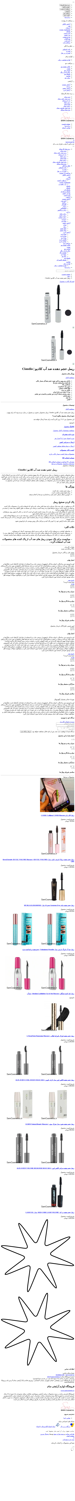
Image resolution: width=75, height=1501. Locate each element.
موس (68, 68)
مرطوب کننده (61, 180)
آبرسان (68, 28)
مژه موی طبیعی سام (63, 108)
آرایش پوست (66, 84)
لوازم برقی (66, 264)
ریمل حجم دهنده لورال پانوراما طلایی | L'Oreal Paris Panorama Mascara (50, 1036)
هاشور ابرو (62, 239)
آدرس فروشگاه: (69, 1380)
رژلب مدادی (62, 217)
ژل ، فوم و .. (62, 184)
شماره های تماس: (68, 1373)
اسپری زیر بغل (65, 53)
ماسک (68, 31)
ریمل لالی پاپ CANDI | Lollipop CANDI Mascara (57, 815)
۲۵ (73, 584)
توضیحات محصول (68, 464)
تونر (69, 26)
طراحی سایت (69, 1434)
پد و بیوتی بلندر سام (64, 99)
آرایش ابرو (67, 90)
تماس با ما (67, 1418)
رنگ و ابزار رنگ (65, 72)
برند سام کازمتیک (64, 149)
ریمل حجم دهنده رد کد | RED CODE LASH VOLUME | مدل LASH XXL (50, 1212)
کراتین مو (67, 70)
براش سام (67, 106)
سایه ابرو (63, 236)
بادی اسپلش (66, 49)
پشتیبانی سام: (69, 1378)
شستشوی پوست (64, 29)
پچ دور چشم (66, 193)
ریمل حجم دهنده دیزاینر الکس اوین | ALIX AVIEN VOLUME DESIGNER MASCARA (45, 1168)
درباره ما (67, 17)
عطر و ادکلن (66, 166)
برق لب (64, 219)
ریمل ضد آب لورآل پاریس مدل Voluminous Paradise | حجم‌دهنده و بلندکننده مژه (48, 949)
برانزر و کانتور (61, 210)
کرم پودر (63, 201)
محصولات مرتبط (56, 464)
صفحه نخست (66, 124)
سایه (64, 225)
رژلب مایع (63, 214)
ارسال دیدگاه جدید (26, 731)
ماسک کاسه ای (61, 260)
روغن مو (67, 78)
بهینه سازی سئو (59, 1434)
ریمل (64, 227)
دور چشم (67, 35)
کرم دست (67, 33)
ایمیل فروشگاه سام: (67, 1377)
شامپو (68, 76)
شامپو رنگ (63, 252)
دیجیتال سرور (44, 1434)
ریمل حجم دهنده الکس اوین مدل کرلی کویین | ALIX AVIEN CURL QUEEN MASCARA (44, 1080)
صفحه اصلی (70, 1436)
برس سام (67, 102)
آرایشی (68, 197)
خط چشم (63, 228)
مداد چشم (63, 230)
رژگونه (64, 203)
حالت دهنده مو (65, 67)
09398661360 (60, 1375)
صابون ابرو (62, 241)
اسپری (68, 51)
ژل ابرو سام (66, 100)
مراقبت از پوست (64, 173)
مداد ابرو (63, 234)
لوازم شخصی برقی (64, 60)
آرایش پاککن (66, 24)
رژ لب (68, 86)
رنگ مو (64, 256)
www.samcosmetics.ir (67, 1390)
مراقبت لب (66, 42)
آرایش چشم (66, 88)
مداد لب (63, 221)
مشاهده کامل (69, 377)
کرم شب (67, 41)
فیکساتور (63, 208)
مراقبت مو (66, 243)
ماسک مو (67, 74)
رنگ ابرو (63, 254)
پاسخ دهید (71, 580)
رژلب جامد (62, 215)
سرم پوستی (66, 37)
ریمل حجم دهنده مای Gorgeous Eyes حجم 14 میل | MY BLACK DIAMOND (49, 905)
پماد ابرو (63, 238)
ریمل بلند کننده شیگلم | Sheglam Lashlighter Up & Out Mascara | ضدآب (50, 993)
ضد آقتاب (67, 39)
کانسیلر (64, 204)
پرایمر (64, 206)
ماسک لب (67, 190)
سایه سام (67, 104)
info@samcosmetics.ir (54, 1377)
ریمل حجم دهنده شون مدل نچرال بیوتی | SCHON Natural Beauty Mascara (49, 1124)
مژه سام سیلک (65, 110)
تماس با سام (66, 128)
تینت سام (67, 97)
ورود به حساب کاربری (67, 722)
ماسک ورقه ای (65, 191)
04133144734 (70, 142)
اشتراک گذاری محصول (66, 281)
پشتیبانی (65, 1439)
